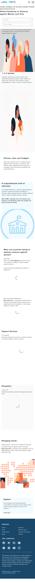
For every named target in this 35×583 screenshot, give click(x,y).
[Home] (8, 2)
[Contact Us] (19, 543)
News (3, 534)
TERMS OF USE (16, 571)
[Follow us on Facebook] (4, 543)
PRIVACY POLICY (6, 571)
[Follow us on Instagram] (19, 548)
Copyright (4, 573)
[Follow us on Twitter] (9, 543)
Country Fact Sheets (24, 532)
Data (3, 530)
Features (21, 527)
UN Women (12, 573)
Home (4, 527)
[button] (17, 19)
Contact (20, 534)
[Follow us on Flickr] (4, 548)
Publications (5, 532)
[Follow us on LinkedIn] (14, 543)
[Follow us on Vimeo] (9, 548)
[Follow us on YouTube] (14, 548)
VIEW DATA (7, 513)
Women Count (22, 530)
